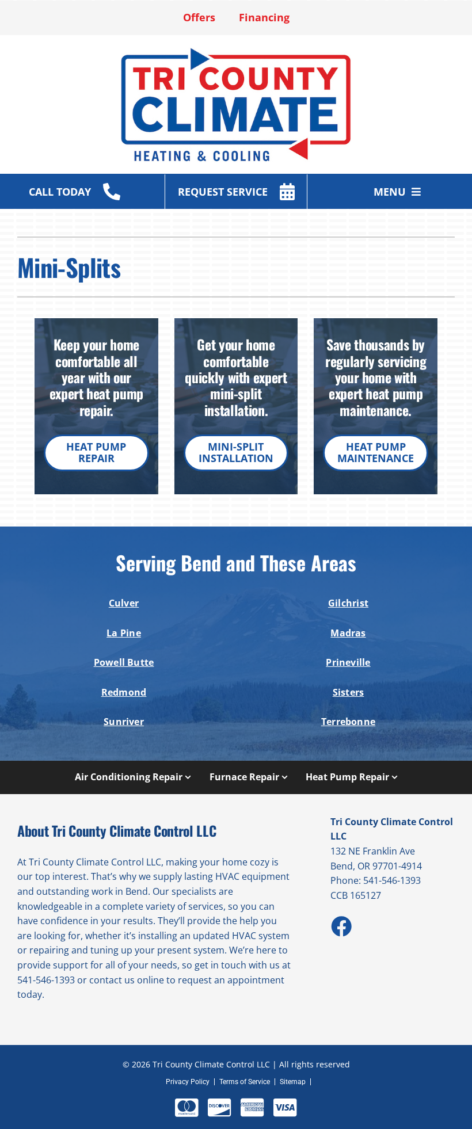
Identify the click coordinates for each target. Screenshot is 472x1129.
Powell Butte (124, 662)
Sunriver (124, 721)
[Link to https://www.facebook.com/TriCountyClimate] (340, 926)
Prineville (348, 662)
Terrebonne (348, 721)
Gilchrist (348, 603)
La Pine (123, 633)
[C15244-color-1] (236, 51)
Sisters (348, 692)
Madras (348, 633)
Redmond (124, 692)
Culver (124, 603)
